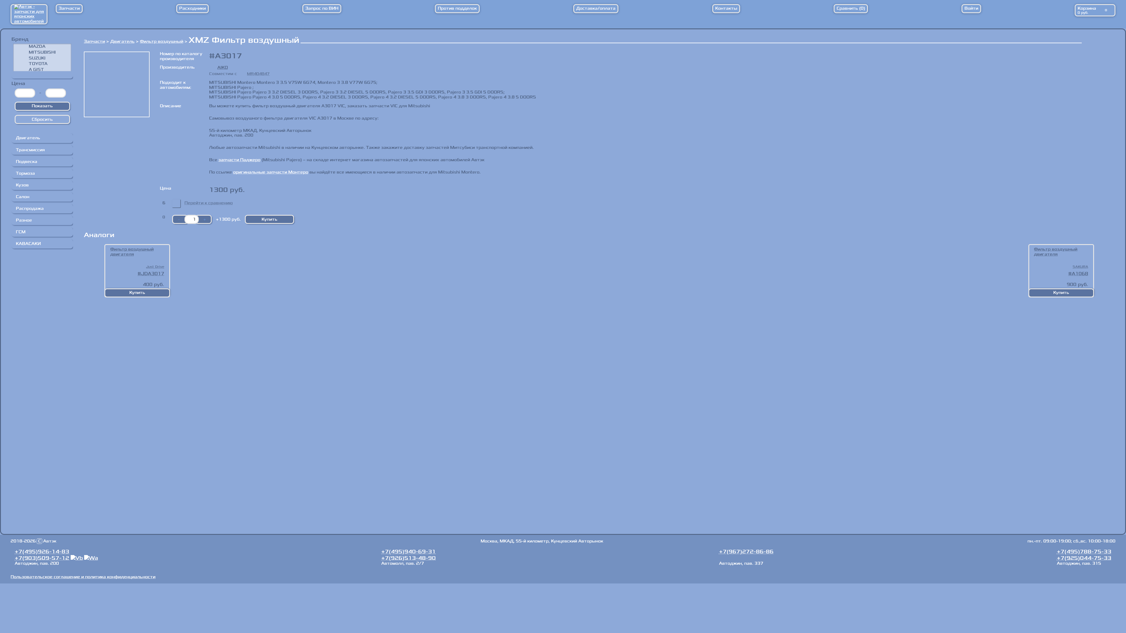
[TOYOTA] (42, 64)
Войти (971, 8)
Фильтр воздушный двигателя (132, 252)
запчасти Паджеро (239, 159)
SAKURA (1080, 267)
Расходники (192, 8)
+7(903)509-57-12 (42, 558)
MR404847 (258, 74)
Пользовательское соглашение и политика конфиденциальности (83, 576)
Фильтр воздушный (161, 41)
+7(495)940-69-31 (408, 551)
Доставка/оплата (595, 8)
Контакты (726, 8)
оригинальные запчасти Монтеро (270, 172)
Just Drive (155, 267)
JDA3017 (152, 273)
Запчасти (69, 8)
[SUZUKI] (42, 58)
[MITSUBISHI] (42, 52)
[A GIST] (42, 70)
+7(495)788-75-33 (1084, 551)
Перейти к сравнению (208, 203)
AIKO (222, 67)
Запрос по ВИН (321, 8)
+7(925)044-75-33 (1084, 558)
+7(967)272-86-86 (746, 551)
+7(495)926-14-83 (42, 551)
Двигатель (122, 41)
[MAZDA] (42, 47)
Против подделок (457, 8)
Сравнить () (851, 8)
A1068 (1080, 273)
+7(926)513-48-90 (408, 558)
